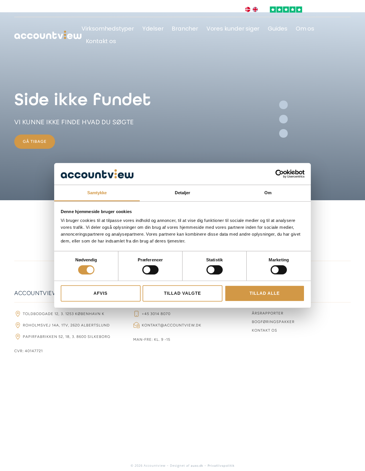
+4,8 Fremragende (328, 9)
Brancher (185, 29)
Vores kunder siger (232, 29)
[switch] (150, 269)
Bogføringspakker (273, 322)
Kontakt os (101, 41)
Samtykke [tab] (97, 192)
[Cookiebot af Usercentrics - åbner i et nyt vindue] (280, 174)
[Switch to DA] (247, 9)
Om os (305, 29)
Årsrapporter (267, 313)
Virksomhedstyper (108, 29)
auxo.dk (197, 466)
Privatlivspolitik (221, 466)
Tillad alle (265, 293)
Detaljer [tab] (182, 192)
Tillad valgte (182, 293)
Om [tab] (267, 192)
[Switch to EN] (255, 9)
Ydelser (153, 29)
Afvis (101, 293)
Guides (277, 29)
